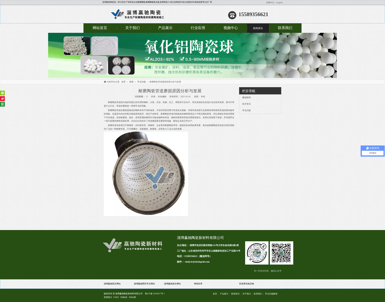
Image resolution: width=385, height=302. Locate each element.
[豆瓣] (2, 104)
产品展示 (224, 294)
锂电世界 (198, 284)
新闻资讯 (235, 294)
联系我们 (258, 294)
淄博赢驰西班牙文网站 (144, 284)
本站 (203, 96)
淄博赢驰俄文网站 (172, 284)
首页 (215, 294)
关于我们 (246, 294)
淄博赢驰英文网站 (112, 284)
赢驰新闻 (246, 97)
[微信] (2, 93)
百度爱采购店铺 (246, 284)
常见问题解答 (271, 294)
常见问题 (246, 110)
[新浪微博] (2, 98)
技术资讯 (246, 104)
